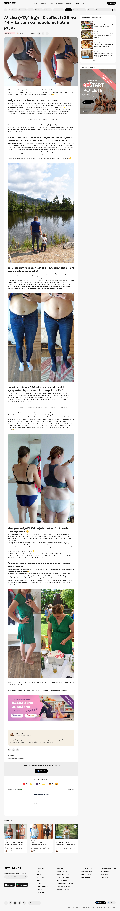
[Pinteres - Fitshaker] (24, 903)
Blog (77, 3)
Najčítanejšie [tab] (86, 17)
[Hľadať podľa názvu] (5, 9)
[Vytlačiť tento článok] (43, 33)
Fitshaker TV (69, 3)
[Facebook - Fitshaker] (6, 903)
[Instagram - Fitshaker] (10, 903)
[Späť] (9, 9)
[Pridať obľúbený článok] (38, 33)
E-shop (84, 3)
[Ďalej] (114, 9)
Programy (43, 3)
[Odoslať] (25, 877)
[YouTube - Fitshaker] (15, 903)
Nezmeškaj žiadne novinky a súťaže (15, 873)
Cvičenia (50, 3)
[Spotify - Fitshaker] (19, 903)
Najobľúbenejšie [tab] (96, 17)
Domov (35, 3)
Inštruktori (59, 3)
